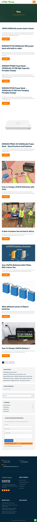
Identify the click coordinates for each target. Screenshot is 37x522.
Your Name (6, 424)
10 (10, 362)
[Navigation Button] (34, 2)
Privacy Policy (21, 488)
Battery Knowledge (6, 405)
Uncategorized (6, 411)
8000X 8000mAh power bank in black (18, 28)
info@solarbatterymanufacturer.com (10, 466)
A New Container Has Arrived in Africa (18, 231)
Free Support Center (22, 484)
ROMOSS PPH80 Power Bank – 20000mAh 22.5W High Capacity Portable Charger (15, 68)
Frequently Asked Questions (24, 482)
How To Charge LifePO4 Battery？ (16, 348)
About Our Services (22, 480)
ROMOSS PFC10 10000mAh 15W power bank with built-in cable (18, 47)
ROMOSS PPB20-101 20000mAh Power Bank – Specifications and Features (18, 145)
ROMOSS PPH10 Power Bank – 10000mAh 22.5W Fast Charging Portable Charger (15, 90)
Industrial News (6, 409)
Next (13, 362)
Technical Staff (21, 486)
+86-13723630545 (24, 462)
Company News (6, 407)
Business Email (7, 428)
